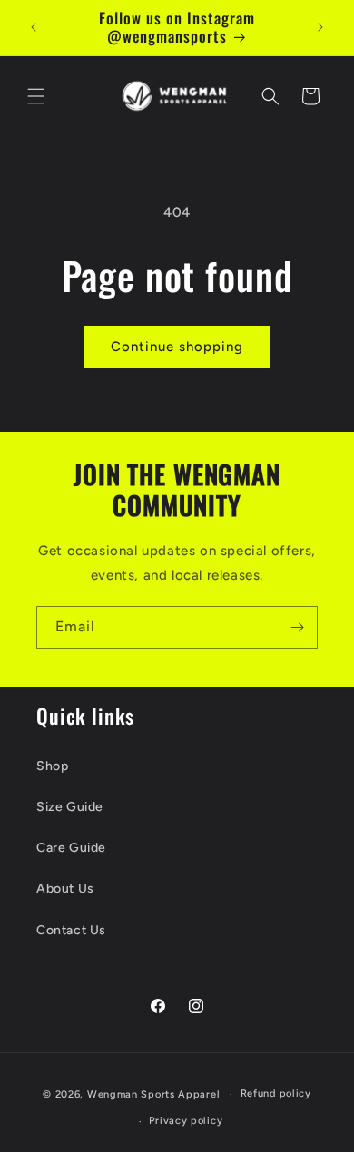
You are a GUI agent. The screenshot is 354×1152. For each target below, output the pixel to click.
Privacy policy (185, 1121)
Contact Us (71, 930)
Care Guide (71, 847)
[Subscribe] (297, 627)
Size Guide (69, 807)
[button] (36, 96)
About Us (65, 888)
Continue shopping (177, 346)
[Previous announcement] (34, 27)
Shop (52, 766)
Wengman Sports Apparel (153, 1094)
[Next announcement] (320, 27)
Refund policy (276, 1093)
